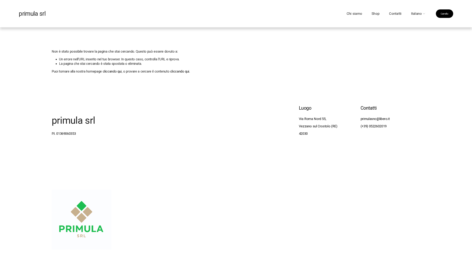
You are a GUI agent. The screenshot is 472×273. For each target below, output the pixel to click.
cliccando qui (112, 71)
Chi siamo (354, 14)
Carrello (444, 13)
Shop (376, 14)
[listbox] (418, 14)
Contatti (395, 14)
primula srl (32, 13)
